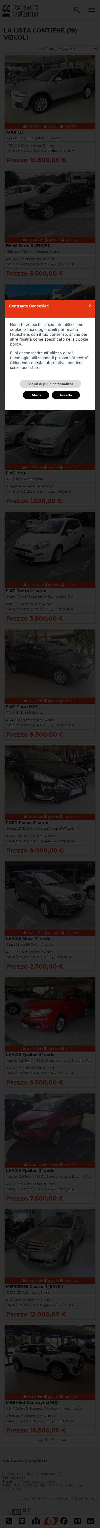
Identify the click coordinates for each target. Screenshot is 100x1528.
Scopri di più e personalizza (50, 384)
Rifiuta (36, 395)
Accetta (65, 395)
